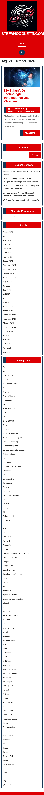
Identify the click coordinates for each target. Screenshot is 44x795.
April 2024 (7, 348)
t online (6, 740)
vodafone (6, 777)
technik (6, 744)
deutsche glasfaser (11, 495)
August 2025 (8, 282)
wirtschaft (7, 785)
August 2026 (8, 232)
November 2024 (9, 319)
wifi (4, 781)
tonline (5, 760)
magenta (6, 636)
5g (4, 367)
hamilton (6, 578)
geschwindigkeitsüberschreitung (16, 553)
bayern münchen (9, 396)
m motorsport (8, 628)
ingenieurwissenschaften (13, 599)
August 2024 (8, 331)
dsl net (6, 504)
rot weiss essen (10, 719)
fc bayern (7, 537)
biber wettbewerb (10, 408)
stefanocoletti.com (22, 34)
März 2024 (7, 352)
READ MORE (32, 134)
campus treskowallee (12, 466)
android (6, 380)
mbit (4, 644)
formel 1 (6, 541)
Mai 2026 (6, 244)
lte (4, 624)
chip (4, 475)
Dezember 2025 (9, 265)
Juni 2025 (7, 290)
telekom (6, 752)
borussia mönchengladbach (14, 437)
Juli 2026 (6, 236)
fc (4, 533)
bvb (4, 458)
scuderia (6, 731)
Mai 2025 (6, 294)
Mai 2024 (6, 344)
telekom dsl (8, 756)
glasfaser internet (10, 557)
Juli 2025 (6, 286)
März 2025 (7, 302)
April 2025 (7, 298)
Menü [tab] (22, 43)
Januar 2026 (8, 261)
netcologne (7, 682)
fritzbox (6, 549)
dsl (4, 500)
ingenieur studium (10, 595)
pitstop (5, 698)
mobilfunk (7, 661)
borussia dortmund (10, 433)
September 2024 (9, 327)
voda (5, 773)
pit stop (6, 694)
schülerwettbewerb (10, 727)
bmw (5, 417)
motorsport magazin (11, 669)
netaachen (7, 677)
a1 (4, 371)
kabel (5, 607)
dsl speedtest (8, 508)
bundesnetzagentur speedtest (15, 450)
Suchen (23, 147)
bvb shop (7, 462)
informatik (7, 591)
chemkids (7, 471)
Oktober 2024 (8, 323)
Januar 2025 (8, 311)
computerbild (8, 483)
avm (5, 388)
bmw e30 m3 (8, 421)
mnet (5, 657)
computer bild (8, 479)
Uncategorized (8, 764)
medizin (6, 648)
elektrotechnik (8, 516)
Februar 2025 (8, 306)
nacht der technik (10, 673)
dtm (4, 512)
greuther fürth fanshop (12, 574)
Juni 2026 (7, 240)
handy (5, 582)
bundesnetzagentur (10, 446)
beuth (5, 404)
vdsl (4, 768)
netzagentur (8, 686)
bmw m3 (6, 429)
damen (6, 487)
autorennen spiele (10, 384)
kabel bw (6, 611)
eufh (4, 524)
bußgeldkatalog (9, 454)
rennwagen (7, 715)
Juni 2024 (7, 340)
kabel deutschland (10, 615)
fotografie (7, 545)
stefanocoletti (13, 111)
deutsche (7, 491)
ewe (4, 528)
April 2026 (7, 249)
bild (4, 413)
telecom (6, 748)
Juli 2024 (6, 335)
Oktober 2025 (8, 273)
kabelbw (6, 620)
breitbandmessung (10, 442)
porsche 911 (8, 702)
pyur (5, 706)
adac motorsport (9, 375)
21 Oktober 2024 (17, 109)
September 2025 (9, 278)
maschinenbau (9, 640)
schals (5, 723)
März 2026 (7, 253)
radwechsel (8, 711)
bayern (6, 392)
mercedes (7, 653)
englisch (6, 520)
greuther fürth (9, 570)
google (6, 562)
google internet (9, 566)
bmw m (6, 425)
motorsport (7, 665)
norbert (6, 690)
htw (4, 586)
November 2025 (9, 269)
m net (5, 632)
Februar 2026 (8, 257)
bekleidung (7, 400)
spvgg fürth (8, 735)
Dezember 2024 (9, 315)
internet (6, 603)
